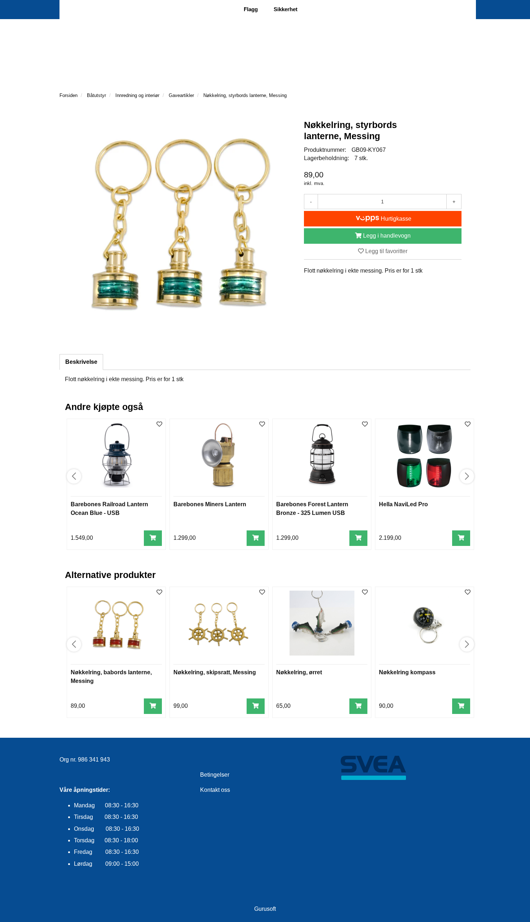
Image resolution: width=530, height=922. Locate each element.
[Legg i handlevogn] (153, 538)
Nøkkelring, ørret (299, 672)
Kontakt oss (215, 790)
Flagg (251, 9)
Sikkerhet (285, 9)
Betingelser (214, 775)
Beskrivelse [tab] (81, 362)
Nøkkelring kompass (407, 672)
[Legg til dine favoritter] (159, 424)
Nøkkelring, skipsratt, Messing (214, 672)
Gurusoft (265, 909)
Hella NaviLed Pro (403, 504)
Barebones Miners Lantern (209, 504)
